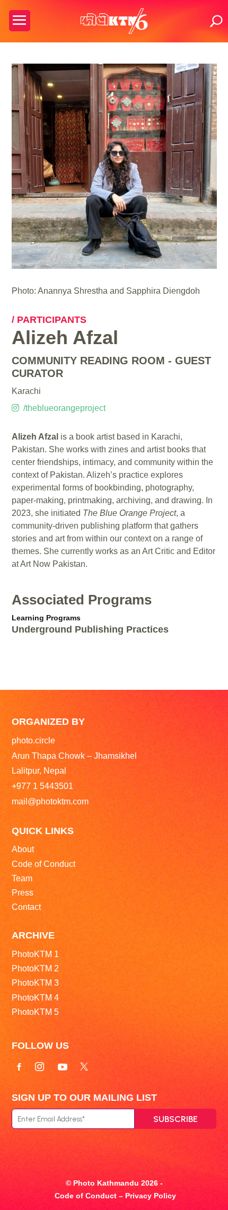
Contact (26, 906)
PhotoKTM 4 (35, 997)
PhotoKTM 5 (35, 1011)
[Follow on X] (84, 1067)
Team (22, 878)
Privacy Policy (150, 1195)
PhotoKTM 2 (35, 968)
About (23, 849)
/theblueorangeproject (62, 408)
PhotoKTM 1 (35, 954)
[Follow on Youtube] (62, 1066)
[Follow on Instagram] (40, 1067)
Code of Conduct (43, 864)
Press (22, 892)
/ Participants (49, 319)
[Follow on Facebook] (19, 1066)
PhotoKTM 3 (35, 982)
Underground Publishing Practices (90, 629)
